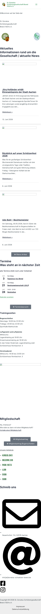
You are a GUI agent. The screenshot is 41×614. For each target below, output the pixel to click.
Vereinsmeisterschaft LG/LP (18, 285)
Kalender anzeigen (7, 297)
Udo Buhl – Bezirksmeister (15, 220)
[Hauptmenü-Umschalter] (36, 4)
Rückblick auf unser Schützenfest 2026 (19, 154)
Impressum (20, 606)
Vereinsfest (11, 292)
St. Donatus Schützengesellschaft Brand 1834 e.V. (17, 4)
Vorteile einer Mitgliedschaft (10, 430)
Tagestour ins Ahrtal (15, 278)
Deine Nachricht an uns (9, 490)
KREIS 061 (7, 455)
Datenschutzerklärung (20, 609)
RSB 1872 (7, 464)
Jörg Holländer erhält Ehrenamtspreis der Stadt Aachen (19, 90)
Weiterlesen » (7, 112)
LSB (4, 469)
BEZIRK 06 (7, 460)
